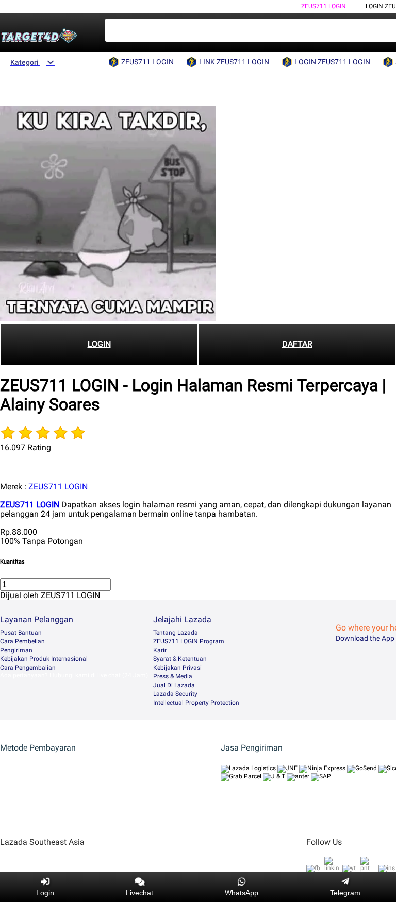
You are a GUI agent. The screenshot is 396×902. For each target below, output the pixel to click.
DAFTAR (297, 344)
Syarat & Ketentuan (180, 658)
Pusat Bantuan (21, 632)
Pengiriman (16, 650)
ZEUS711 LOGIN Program (188, 641)
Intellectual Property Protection (196, 702)
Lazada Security (175, 693)
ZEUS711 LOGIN (323, 6)
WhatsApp (241, 893)
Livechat (139, 893)
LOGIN (99, 344)
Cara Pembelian (22, 641)
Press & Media (172, 676)
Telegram (345, 893)
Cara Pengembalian (28, 667)
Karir (160, 650)
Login (45, 893)
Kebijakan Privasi (177, 667)
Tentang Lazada (175, 632)
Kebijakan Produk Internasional (44, 658)
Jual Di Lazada (174, 685)
